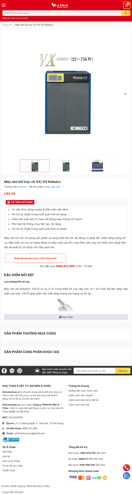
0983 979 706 (88, 453)
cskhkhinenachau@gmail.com (29, 433)
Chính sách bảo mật (78, 404)
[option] (66, 94)
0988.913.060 (65, 266)
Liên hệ (6, 456)
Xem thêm (67, 317)
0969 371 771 (85, 458)
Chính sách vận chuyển (80, 395)
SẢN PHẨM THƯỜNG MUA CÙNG (30, 333)
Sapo (20, 492)
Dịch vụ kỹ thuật (11, 461)
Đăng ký (122, 370)
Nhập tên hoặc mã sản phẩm (15, 18)
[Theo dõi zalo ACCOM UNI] (11, 370)
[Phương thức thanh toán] (88, 477)
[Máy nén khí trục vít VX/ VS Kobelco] (66, 94)
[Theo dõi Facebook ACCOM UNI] (4, 370)
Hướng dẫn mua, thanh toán (83, 390)
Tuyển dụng (8, 470)
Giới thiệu (7, 451)
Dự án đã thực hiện (12, 465)
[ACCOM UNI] (66, 5)
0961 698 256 (87, 464)
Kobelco (23, 186)
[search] (125, 13)
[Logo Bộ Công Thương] (10, 439)
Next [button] (125, 93)
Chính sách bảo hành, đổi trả (83, 400)
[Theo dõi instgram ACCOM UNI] (19, 370)
